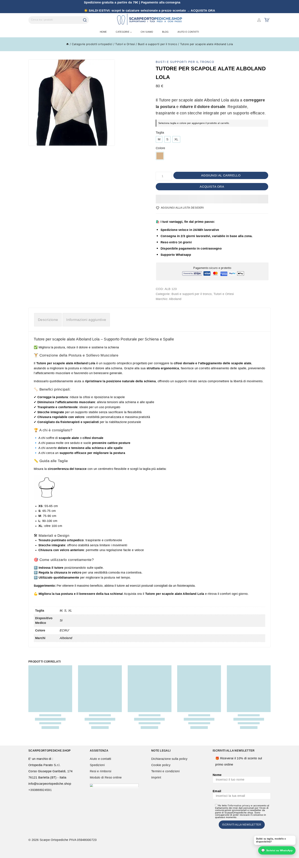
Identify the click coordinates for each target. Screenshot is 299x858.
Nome (217, 775)
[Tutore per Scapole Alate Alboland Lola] (71, 102)
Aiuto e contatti (100, 759)
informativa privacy (239, 805)
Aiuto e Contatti (188, 32)
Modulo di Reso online (106, 777)
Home (103, 32)
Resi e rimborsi (100, 771)
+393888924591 (40, 790)
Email (217, 791)
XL (176, 139)
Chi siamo (147, 32)
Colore (160, 148)
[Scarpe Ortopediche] (149, 20)
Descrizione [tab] (48, 320)
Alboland (175, 299)
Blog (165, 32)
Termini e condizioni (165, 771)
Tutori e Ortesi (224, 294)
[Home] (67, 44)
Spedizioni (97, 765)
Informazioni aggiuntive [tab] (86, 320)
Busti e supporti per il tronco (185, 61)
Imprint (156, 777)
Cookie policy (160, 765)
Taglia (160, 132)
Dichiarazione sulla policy (169, 759)
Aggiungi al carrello (221, 175)
